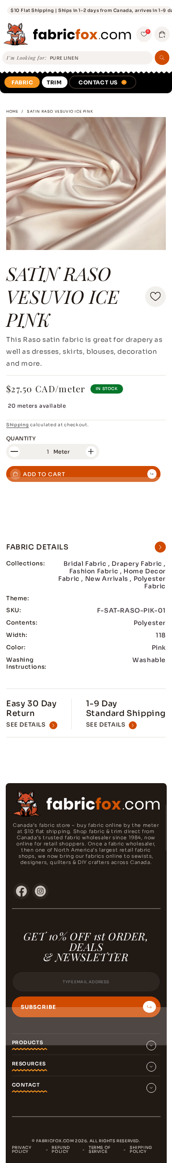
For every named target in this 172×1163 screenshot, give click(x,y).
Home (12, 111)
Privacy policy (22, 1149)
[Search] (162, 57)
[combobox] (99, 58)
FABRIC (22, 82)
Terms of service (100, 1149)
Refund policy (61, 1149)
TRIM (54, 82)
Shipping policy (141, 1149)
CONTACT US (98, 82)
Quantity (21, 438)
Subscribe (38, 1007)
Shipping (17, 425)
